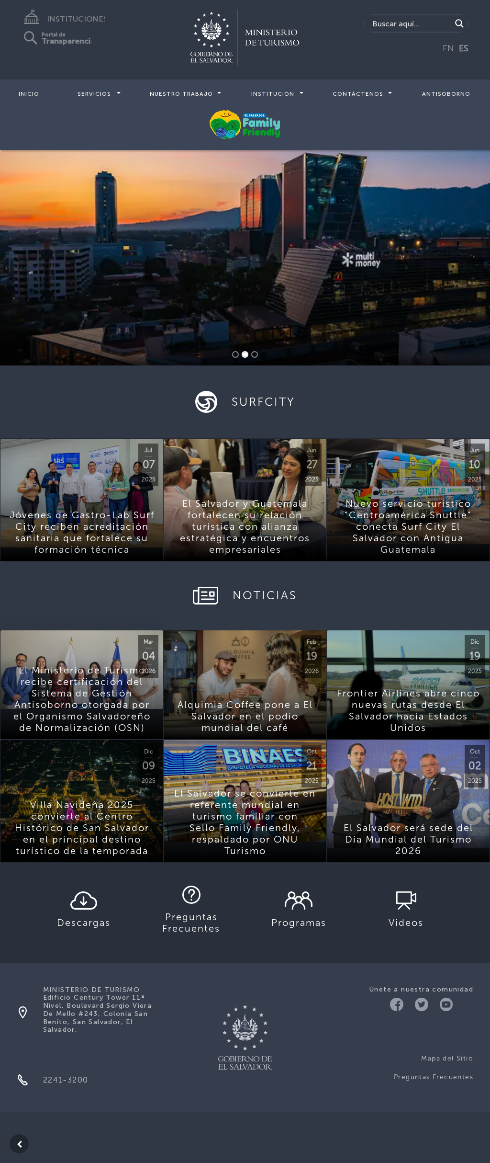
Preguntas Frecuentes (433, 1077)
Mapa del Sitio (447, 1058)
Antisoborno (446, 94)
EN (448, 48)
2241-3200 (66, 1079)
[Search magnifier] (459, 23)
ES (463, 48)
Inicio (29, 94)
